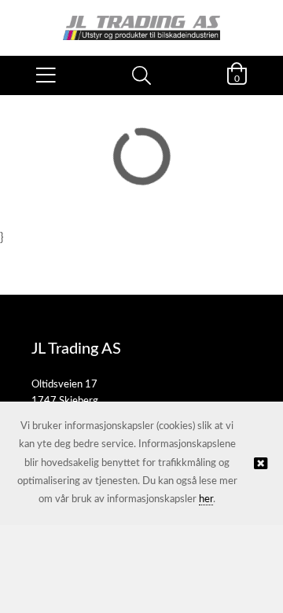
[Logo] (141, 20)
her (206, 499)
